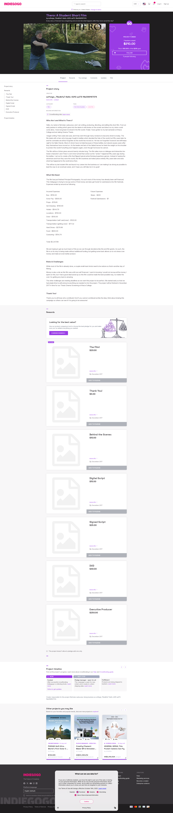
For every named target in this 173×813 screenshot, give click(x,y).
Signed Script (10, 106)
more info (49, 100)
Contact (118, 776)
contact (56, 100)
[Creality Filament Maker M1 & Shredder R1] (86, 727)
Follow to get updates (54, 689)
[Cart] (149, 4)
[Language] (144, 4)
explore (95, 711)
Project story (8, 86)
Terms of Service (40, 807)
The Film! (9, 94)
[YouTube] (31, 783)
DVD (7, 109)
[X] (27, 783)
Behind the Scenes (12, 100)
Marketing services (143, 778)
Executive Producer (12, 112)
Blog (117, 781)
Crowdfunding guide (106, 672)
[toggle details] (70, 759)
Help (94, 672)
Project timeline (9, 118)
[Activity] (153, 4)
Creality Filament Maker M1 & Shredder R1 (85, 748)
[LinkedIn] (36, 783)
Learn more (88, 686)
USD (135, 4)
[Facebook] (24, 783)
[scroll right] (125, 667)
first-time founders (79, 107)
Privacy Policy (28, 807)
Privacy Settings (53, 807)
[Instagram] (34, 783)
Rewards (7, 90)
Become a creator (143, 781)
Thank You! (9, 97)
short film (91, 107)
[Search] (74, 4)
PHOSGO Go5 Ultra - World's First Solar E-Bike (57, 748)
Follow (129, 53)
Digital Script (10, 103)
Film (49, 107)
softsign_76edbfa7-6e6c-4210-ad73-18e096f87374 (67, 18)
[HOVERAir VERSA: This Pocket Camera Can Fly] (114, 727)
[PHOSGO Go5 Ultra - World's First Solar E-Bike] (58, 727)
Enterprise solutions (143, 783)
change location (96, 9)
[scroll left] (121, 667)
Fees (138, 776)
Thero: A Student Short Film (66, 15)
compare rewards (58, 333)
